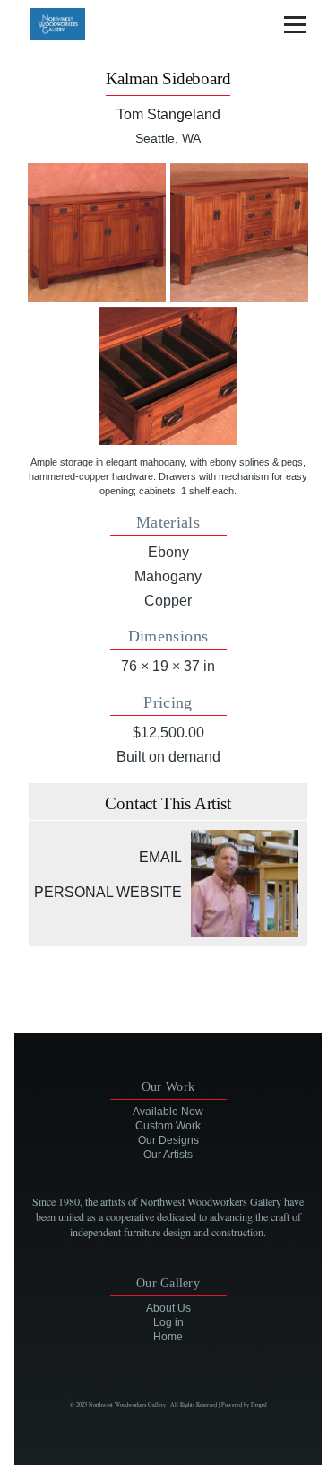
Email (160, 857)
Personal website (108, 892)
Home (168, 1336)
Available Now (168, 1111)
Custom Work (168, 1126)
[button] (97, 232)
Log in (168, 1322)
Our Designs (168, 1140)
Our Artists (168, 1154)
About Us (168, 1308)
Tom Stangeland (168, 114)
